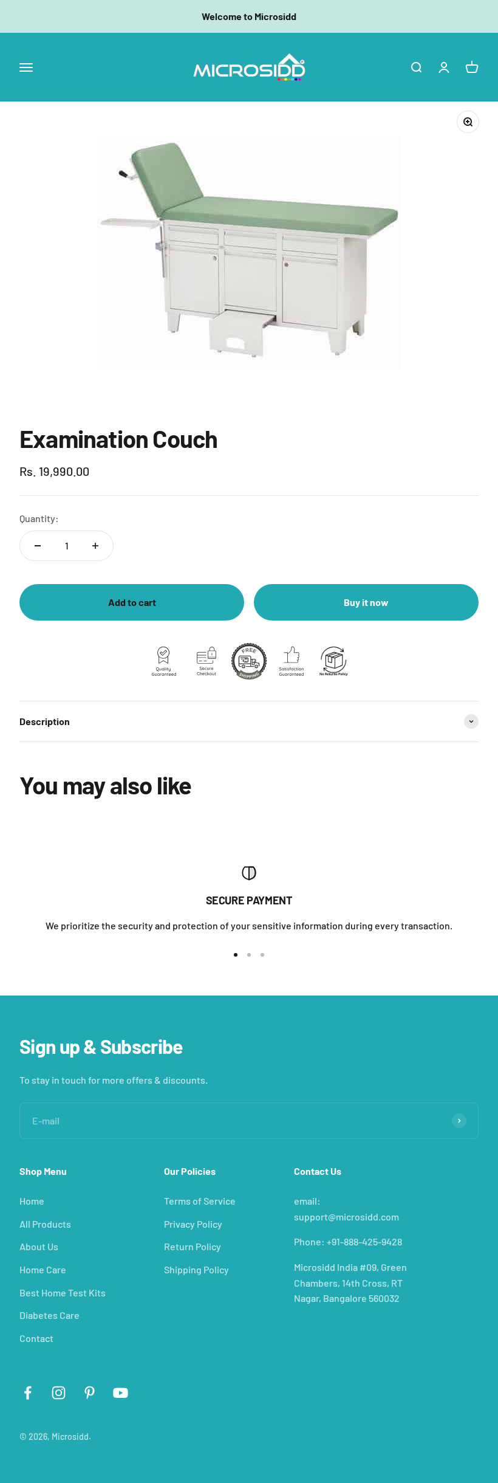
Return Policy (192, 1246)
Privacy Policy (193, 1224)
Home (31, 1200)
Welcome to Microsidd (249, 16)
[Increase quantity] (95, 545)
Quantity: (39, 518)
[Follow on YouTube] (120, 1393)
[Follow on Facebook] (27, 1393)
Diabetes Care (49, 1315)
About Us (38, 1246)
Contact (36, 1338)
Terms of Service (200, 1200)
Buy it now (366, 602)
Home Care (42, 1269)
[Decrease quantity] (37, 545)
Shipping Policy (196, 1269)
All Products (45, 1224)
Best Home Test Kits (62, 1292)
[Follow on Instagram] (58, 1393)
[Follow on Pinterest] (89, 1393)
